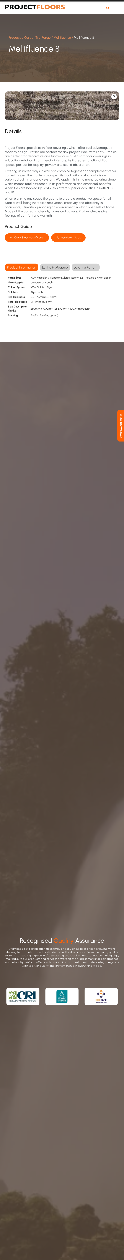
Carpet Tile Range (37, 37)
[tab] (21, 267)
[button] (116, 10)
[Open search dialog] (108, 8)
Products (14, 37)
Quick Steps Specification (29, 237)
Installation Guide (71, 237)
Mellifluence (62, 37)
